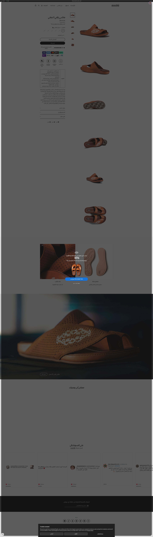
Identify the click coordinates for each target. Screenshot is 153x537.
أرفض (51, 533)
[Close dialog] (150, 3)
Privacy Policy (90, 530)
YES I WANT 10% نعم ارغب (76, 279)
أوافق (76, 533)
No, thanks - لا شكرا (76, 283)
